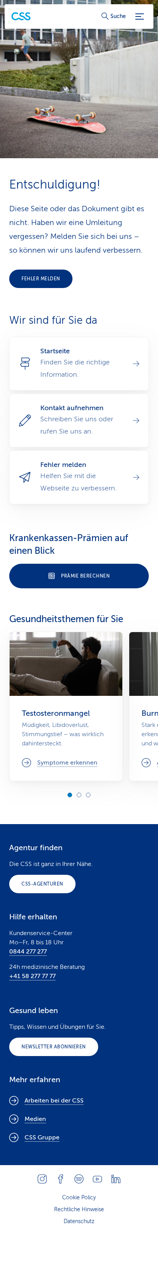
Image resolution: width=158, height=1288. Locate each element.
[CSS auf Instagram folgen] (42, 1179)
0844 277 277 (28, 951)
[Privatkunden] (21, 16)
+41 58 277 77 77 (32, 976)
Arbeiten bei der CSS (54, 1100)
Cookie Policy (79, 1197)
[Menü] (139, 16)
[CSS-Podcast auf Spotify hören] (79, 1179)
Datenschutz (79, 1221)
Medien (35, 1119)
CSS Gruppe (42, 1137)
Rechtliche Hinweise (79, 1209)
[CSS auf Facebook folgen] (60, 1179)
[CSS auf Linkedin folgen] (115, 1179)
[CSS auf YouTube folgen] (97, 1179)
